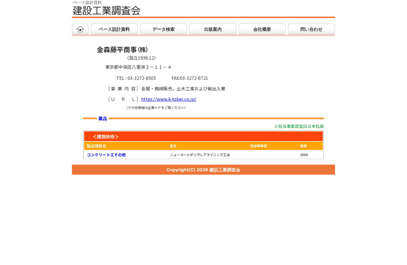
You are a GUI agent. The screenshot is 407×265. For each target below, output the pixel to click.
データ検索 (164, 29)
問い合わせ (311, 29)
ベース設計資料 (114, 29)
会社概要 (262, 29)
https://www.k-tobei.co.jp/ (168, 99)
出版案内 (213, 29)
